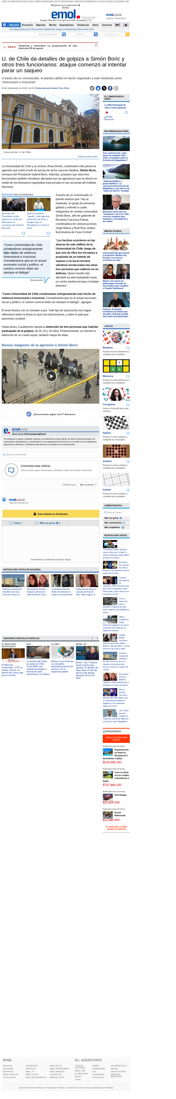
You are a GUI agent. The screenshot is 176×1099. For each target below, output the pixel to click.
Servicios (107, 25)
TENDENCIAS (32, 1066)
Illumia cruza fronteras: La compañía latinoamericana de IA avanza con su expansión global (62, 666)
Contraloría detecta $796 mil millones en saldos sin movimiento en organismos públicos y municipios (62, 594)
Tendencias (83, 25)
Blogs (24, 1)
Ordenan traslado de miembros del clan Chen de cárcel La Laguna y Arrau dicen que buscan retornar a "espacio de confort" (115, 661)
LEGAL (78, 1079)
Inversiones (47, 1)
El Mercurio (14, 1)
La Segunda (118, 1)
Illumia (55, 644)
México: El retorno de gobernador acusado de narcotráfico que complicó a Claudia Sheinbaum (115, 285)
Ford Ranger (120, 795)
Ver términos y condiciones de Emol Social (50, 559)
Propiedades (67, 1)
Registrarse (121, 18)
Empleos (79, 1)
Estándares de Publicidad (102, 1088)
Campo (37, 1)
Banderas (108, 347)
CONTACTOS (56, 1074)
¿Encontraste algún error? (54, 414)
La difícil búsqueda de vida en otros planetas (115, 106)
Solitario (107, 461)
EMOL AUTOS (56, 1066)
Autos (57, 1)
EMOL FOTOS (32, 1074)
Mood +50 (81, 644)
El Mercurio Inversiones (9, 645)
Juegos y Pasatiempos (66, 29)
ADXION (114, 1069)
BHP (28, 644)
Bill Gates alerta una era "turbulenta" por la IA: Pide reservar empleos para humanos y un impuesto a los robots (116, 217)
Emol (4, 1)
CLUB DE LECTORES (80, 1067)
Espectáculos (66, 25)
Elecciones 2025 (86, 29)
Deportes (41, 25)
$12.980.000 (111, 820)
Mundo (53, 25)
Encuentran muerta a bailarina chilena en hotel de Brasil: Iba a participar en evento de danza (37, 594)
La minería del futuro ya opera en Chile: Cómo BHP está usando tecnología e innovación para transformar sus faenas (38, 667)
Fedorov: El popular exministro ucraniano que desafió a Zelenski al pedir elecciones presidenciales (115, 313)
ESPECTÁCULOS (10, 1074)
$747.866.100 (112, 785)
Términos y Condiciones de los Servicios (74, 1088)
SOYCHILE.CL (98, 1077)
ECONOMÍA (8, 1069)
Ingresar (110, 18)
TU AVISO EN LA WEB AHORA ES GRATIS (116, 828)
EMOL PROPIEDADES (59, 1069)
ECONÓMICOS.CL (119, 1066)
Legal (31, 1)
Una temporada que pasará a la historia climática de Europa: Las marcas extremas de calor (116, 256)
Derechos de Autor (27, 1088)
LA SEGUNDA (98, 1074)
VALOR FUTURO (118, 1072)
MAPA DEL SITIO (57, 1077)
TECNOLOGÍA (9, 1077)
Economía (27, 25)
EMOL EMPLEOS (57, 1072)
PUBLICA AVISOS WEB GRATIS (116, 738)
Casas (109, 1)
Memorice (108, 376)
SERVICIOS (31, 1069)
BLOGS (78, 1076)
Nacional (14, 25)
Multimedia (50, 29)
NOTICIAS (7, 1066)
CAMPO (95, 1066)
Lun (126, 1)
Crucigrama (109, 404)
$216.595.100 (112, 762)
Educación (26, 29)
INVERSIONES (98, 1069)
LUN (94, 1072)
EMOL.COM (80, 1071)
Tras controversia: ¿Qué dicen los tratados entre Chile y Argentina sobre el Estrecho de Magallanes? (115, 156)
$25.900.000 (111, 802)
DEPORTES (8, 1072)
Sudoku (107, 489)
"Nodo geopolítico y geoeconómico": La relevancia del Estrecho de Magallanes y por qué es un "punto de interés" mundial (116, 186)
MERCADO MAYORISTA (116, 1075)
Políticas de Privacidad (45, 1088)
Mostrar (65, 8)
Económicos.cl (91, 1)
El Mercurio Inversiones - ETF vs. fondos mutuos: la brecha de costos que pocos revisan (12, 670)
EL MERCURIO (81, 1074)
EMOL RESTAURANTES (36, 1077)
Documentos (37, 29)
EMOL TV (30, 1072)
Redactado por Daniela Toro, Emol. (52, 88)
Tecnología (14, 29)
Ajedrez (107, 433)
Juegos (108, 326)
